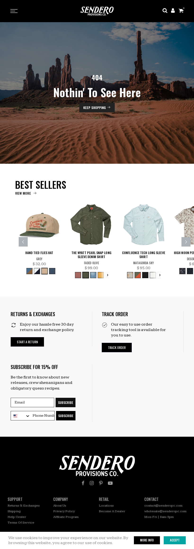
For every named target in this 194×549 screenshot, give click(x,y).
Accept (175, 540)
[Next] (185, 242)
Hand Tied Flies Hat (39, 253)
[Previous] (23, 242)
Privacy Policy (64, 511)
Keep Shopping (94, 107)
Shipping (14, 511)
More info (147, 540)
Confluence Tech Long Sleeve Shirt (143, 255)
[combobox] (20, 416)
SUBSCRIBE (65, 402)
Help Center (17, 517)
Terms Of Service (21, 522)
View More (23, 193)
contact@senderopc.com (163, 505)
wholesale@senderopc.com (165, 511)
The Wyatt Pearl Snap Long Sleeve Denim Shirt (91, 255)
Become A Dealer (112, 511)
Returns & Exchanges (24, 505)
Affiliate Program (66, 517)
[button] (27, 341)
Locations (106, 505)
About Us (59, 505)
